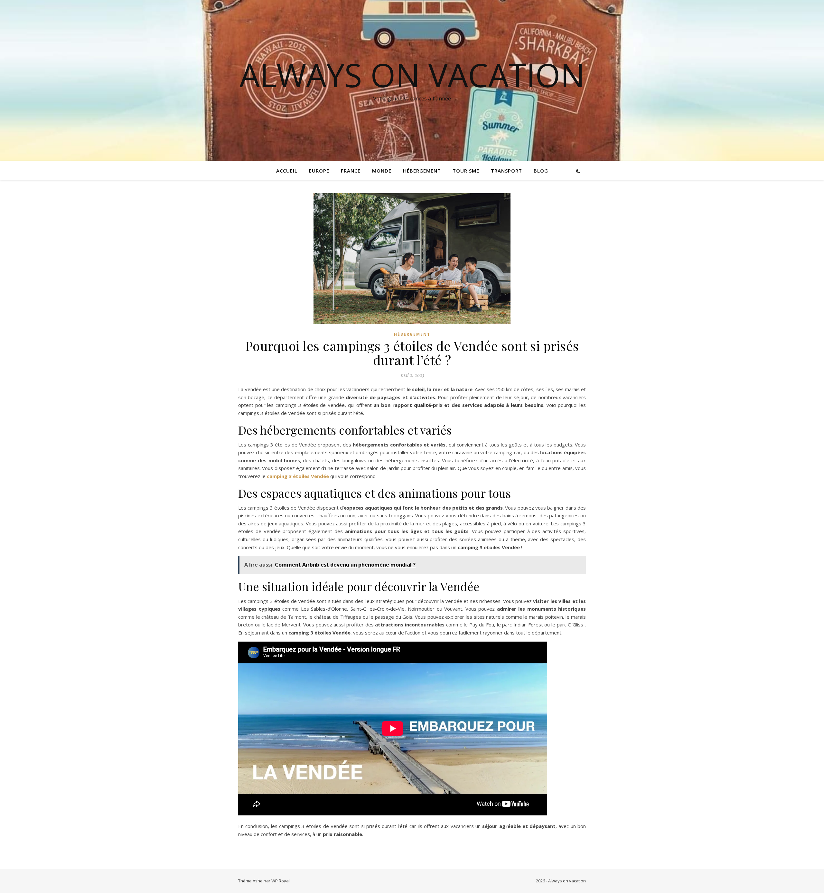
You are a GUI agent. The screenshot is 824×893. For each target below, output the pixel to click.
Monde (381, 170)
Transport (506, 170)
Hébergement (422, 170)
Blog (541, 170)
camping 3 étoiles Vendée (298, 476)
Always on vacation (412, 75)
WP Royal (280, 881)
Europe (319, 170)
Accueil (286, 170)
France (350, 170)
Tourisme (466, 170)
